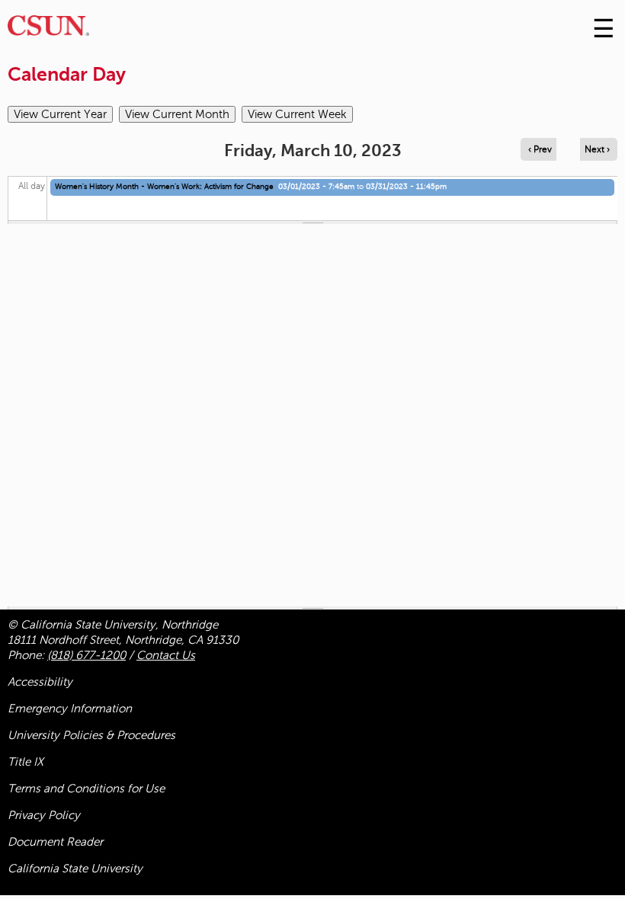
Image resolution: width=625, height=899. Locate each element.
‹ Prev (540, 149)
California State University (75, 868)
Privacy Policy (44, 815)
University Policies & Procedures (91, 735)
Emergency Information (70, 708)
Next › (597, 149)
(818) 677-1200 (86, 655)
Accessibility (40, 682)
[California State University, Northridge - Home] (48, 29)
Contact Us (165, 655)
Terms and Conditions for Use (86, 788)
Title (25, 762)
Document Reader (55, 842)
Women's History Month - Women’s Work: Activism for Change (164, 186)
